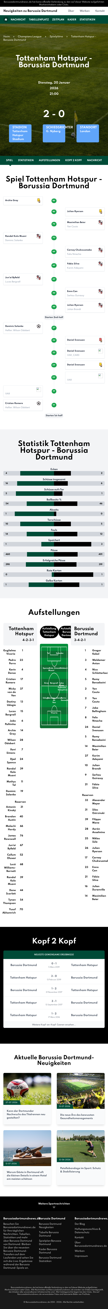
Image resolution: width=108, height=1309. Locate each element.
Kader (72, 19)
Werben (85, 11)
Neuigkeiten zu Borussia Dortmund (30, 11)
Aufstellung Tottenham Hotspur (49, 632)
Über (71, 11)
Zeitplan (58, 19)
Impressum (81, 1256)
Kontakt (100, 11)
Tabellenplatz (39, 19)
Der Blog (80, 1224)
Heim (6, 36)
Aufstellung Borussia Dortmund (68, 632)
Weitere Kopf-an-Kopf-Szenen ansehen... (54, 1025)
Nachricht (18, 19)
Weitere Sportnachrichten (54, 1203)
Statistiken (87, 19)
